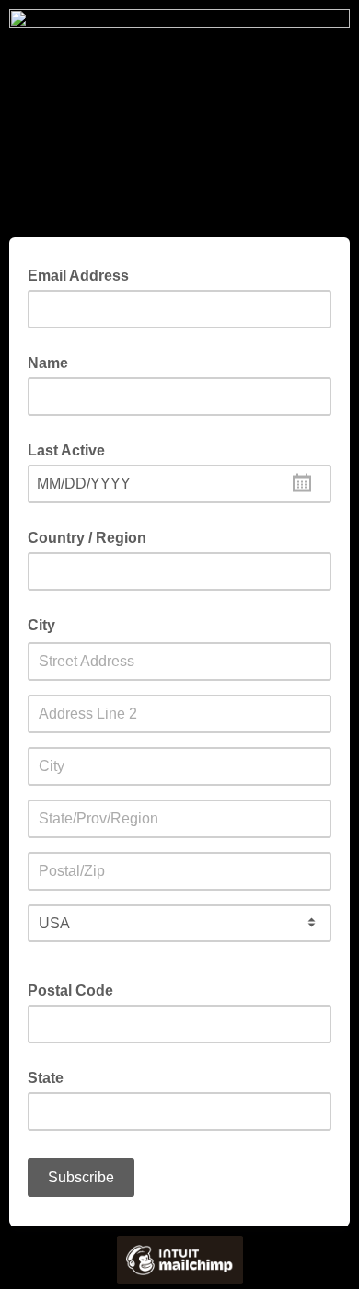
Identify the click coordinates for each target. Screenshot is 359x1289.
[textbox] (179, 484)
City (41, 625)
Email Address (84, 274)
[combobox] (179, 484)
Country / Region (87, 538)
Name (48, 363)
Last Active (66, 450)
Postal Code (70, 990)
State (46, 1078)
